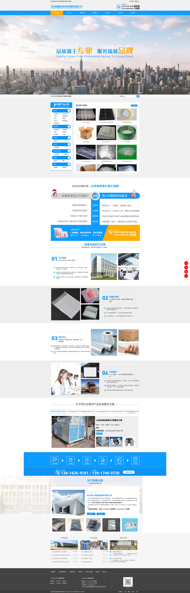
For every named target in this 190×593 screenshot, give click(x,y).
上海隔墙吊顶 (72, 571)
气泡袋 (55, 116)
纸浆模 (55, 160)
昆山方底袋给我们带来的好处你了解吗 (60, 561)
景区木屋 (104, 571)
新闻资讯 (82, 12)
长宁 (137, 591)
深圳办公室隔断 (89, 571)
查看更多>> (91, 514)
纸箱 (63, 160)
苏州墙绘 (97, 571)
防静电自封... (57, 123)
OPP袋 (55, 120)
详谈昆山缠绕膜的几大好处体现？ (59, 551)
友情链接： (53, 571)
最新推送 (137, 1)
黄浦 (129, 591)
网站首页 (56, 12)
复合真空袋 (64, 113)
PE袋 (55, 118)
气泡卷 (63, 134)
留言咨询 (120, 12)
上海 (125, 591)
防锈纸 (63, 118)
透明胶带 (64, 167)
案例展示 (95, 12)
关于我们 (107, 12)
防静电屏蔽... (65, 116)
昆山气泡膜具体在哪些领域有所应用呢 (60, 555)
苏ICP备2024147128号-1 (79, 591)
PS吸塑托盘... (57, 154)
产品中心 (69, 12)
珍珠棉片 (64, 132)
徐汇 (133, 591)
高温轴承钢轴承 (62, 571)
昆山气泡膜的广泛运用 (86, 558)
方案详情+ (99, 433)
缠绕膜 (55, 141)
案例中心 (52, 583)
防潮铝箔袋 (64, 120)
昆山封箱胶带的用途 (117, 558)
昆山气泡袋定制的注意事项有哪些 (59, 558)
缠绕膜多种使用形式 (117, 551)
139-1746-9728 (186, 263)
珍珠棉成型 (56, 129)
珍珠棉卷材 (64, 129)
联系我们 (133, 12)
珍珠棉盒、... (57, 134)
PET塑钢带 (56, 147)
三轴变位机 (80, 571)
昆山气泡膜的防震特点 (86, 561)
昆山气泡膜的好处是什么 (87, 551)
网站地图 (132, 1)
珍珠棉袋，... (57, 113)
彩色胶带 (56, 167)
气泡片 (55, 132)
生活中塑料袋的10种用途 (87, 555)
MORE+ (134, 105)
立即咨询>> (100, 514)
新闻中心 (64, 581)
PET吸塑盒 (64, 154)
